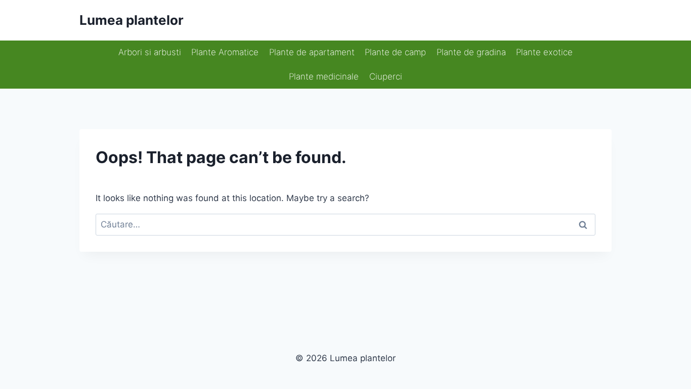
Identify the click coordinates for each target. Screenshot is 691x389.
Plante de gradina (471, 52)
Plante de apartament (312, 52)
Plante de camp (395, 52)
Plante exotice (544, 52)
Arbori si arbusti (149, 52)
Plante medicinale (324, 76)
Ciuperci (385, 76)
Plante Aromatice (224, 52)
